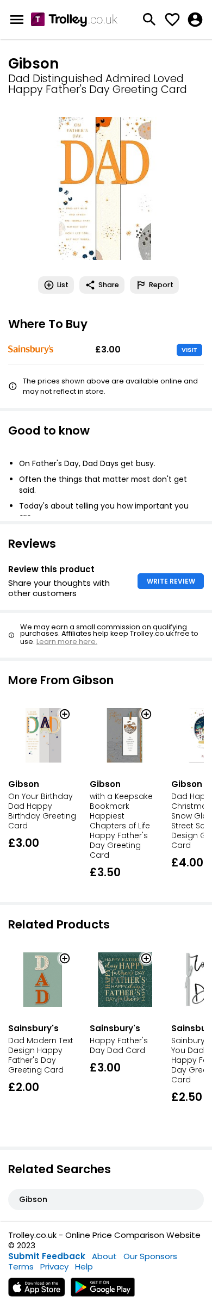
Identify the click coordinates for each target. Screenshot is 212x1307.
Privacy (54, 1266)
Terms (21, 1266)
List (62, 285)
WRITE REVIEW (171, 581)
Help (84, 1266)
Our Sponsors (150, 1256)
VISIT (189, 349)
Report (161, 285)
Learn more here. (66, 641)
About (104, 1256)
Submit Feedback (46, 1256)
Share (108, 285)
